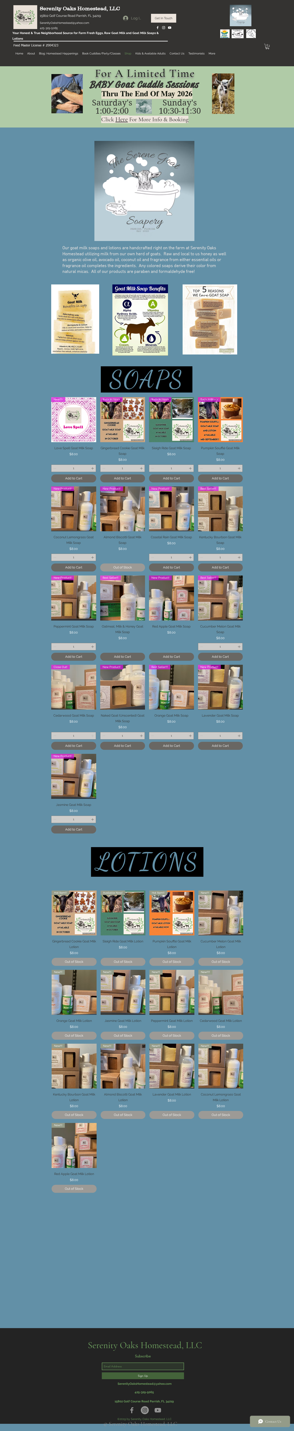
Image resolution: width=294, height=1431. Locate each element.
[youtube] (170, 28)
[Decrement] (54, 468)
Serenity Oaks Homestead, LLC (80, 8)
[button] (267, 46)
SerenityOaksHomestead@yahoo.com (64, 22)
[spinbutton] (73, 468)
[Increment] (92, 468)
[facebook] (158, 28)
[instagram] (164, 28)
